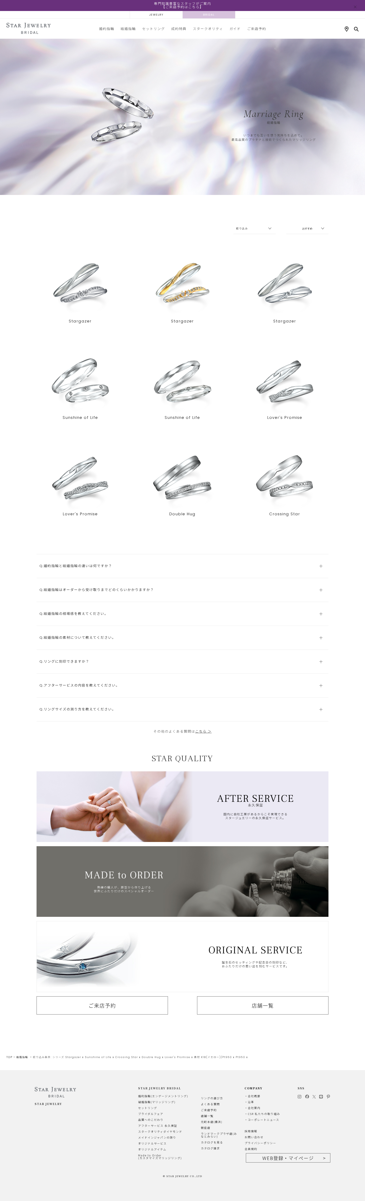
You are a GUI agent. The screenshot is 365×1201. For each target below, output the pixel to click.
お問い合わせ (254, 1137)
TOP (9, 1057)
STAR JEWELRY (48, 1104)
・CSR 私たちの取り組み (262, 1114)
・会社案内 (252, 1108)
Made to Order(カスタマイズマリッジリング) (160, 1156)
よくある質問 (210, 1104)
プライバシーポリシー (260, 1143)
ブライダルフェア (150, 1114)
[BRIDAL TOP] (28, 28)
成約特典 (179, 28)
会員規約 (251, 1149)
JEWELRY (156, 15)
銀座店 (205, 1128)
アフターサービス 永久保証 (157, 1126)
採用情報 (251, 1131)
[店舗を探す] (347, 29)
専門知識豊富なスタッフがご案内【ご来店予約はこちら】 (182, 5)
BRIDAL (209, 15)
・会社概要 (252, 1096)
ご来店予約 (256, 28)
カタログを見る (212, 1142)
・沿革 (249, 1102)
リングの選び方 (212, 1098)
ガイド (235, 28)
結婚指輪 (128, 28)
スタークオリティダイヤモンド (160, 1132)
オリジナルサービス (152, 1143)
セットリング (153, 28)
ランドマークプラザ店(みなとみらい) (219, 1135)
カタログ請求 (210, 1148)
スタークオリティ (208, 28)
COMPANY (254, 1088)
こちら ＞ (203, 731)
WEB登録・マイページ (288, 1157)
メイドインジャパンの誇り (157, 1137)
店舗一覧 (263, 1005)
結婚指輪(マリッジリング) (157, 1102)
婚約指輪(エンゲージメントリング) (163, 1096)
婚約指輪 (106, 28)
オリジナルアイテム (152, 1149)
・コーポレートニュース (262, 1120)
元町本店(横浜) (211, 1122)
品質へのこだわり (150, 1120)
